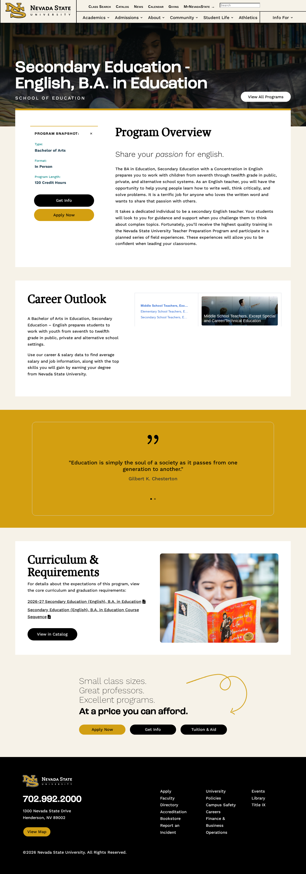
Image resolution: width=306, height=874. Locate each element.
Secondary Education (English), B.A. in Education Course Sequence (83, 613)
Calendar (156, 6)
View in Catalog (52, 634)
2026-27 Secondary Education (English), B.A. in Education (84, 601)
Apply (165, 791)
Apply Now (64, 215)
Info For (281, 18)
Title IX (258, 804)
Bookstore (170, 818)
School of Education (50, 98)
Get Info (64, 200)
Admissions (127, 18)
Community (182, 18)
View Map (36, 831)
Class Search (99, 6)
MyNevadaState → (199, 6)
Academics (94, 18)
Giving (173, 6)
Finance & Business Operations (216, 825)
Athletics (248, 18)
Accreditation (173, 811)
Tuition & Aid (203, 729)
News (138, 6)
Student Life (216, 18)
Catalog (122, 6)
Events (258, 791)
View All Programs (266, 96)
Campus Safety (221, 804)
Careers (213, 811)
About (154, 18)
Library (258, 798)
